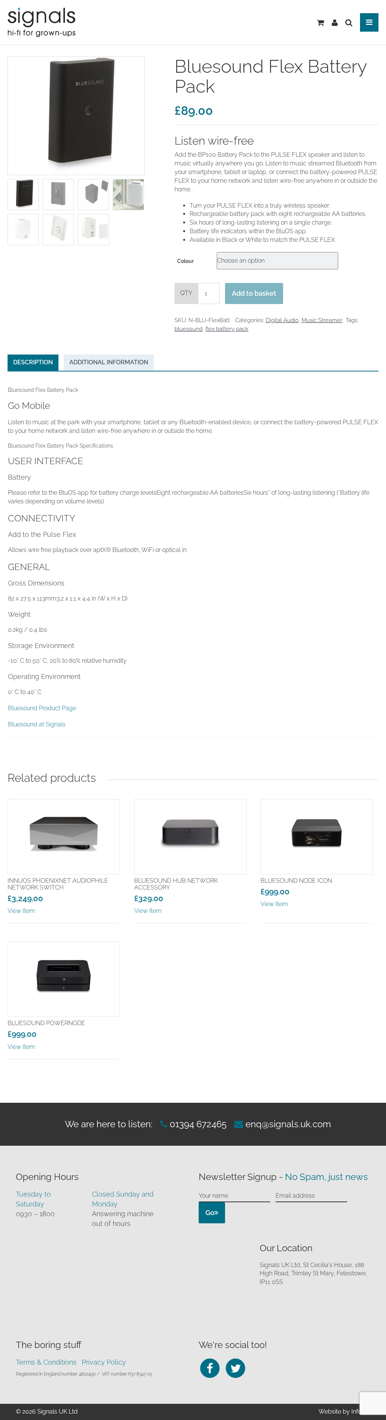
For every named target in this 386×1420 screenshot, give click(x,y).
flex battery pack (226, 329)
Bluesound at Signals (37, 724)
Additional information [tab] (108, 362)
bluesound (188, 329)
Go (209, 1213)
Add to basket (254, 293)
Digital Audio (282, 320)
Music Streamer (322, 320)
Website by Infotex (344, 1411)
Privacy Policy (104, 1362)
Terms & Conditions (46, 1362)
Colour (185, 261)
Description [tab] (33, 362)
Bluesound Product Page (42, 708)
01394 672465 (197, 1124)
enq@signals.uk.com (288, 1124)
